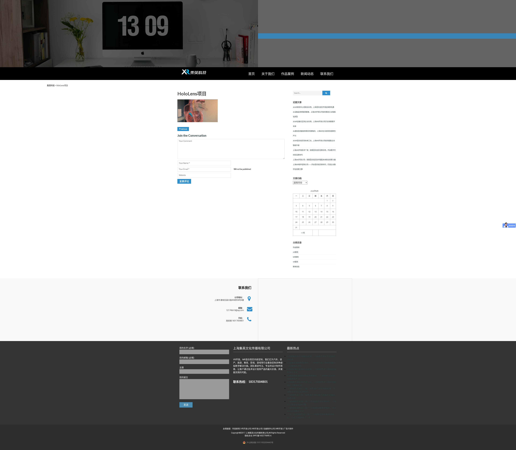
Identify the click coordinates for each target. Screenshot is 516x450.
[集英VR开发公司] (194, 72)
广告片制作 (288, 429)
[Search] (326, 93)
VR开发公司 (246, 429)
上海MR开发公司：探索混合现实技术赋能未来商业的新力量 (314, 160)
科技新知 (236, 429)
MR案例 (296, 257)
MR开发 (279, 429)
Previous (183, 129)
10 (296, 212)
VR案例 (295, 262)
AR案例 (295, 252)
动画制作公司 (269, 429)
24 (296, 222)
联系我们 (326, 74)
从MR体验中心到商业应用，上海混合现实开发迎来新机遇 (313, 107)
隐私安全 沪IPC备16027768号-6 (258, 436)
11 (303, 212)
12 (309, 212)
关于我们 (267, 74)
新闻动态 (307, 74)
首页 (251, 74)
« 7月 (303, 233)
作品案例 (287, 74)
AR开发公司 (257, 429)
